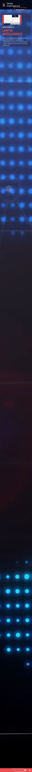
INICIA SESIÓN (20, 10)
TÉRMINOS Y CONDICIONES (18, 768)
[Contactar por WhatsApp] (29, 770)
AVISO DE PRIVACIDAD (19, 771)
